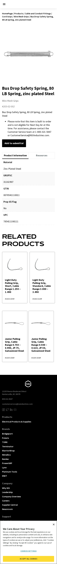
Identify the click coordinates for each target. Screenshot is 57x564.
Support (6, 516)
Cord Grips (7, 16)
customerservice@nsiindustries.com (17, 404)
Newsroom (7, 509)
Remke (5, 459)
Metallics (6, 454)
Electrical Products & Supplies (16, 421)
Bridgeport (7, 433)
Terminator (7, 446)
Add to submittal (14, 143)
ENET (4, 475)
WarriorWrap (8, 450)
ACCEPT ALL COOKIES (28, 559)
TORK (4, 442)
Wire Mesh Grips (21, 16)
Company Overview (11, 496)
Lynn (4, 467)
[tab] (15, 155)
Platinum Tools (9, 471)
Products (18, 13)
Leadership (7, 492)
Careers (5, 500)
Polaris (5, 438)
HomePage (7, 13)
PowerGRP (7, 463)
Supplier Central (10, 504)
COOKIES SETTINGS (28, 551)
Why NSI (6, 488)
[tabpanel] (28, 194)
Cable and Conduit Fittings (38, 13)
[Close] (54, 524)
